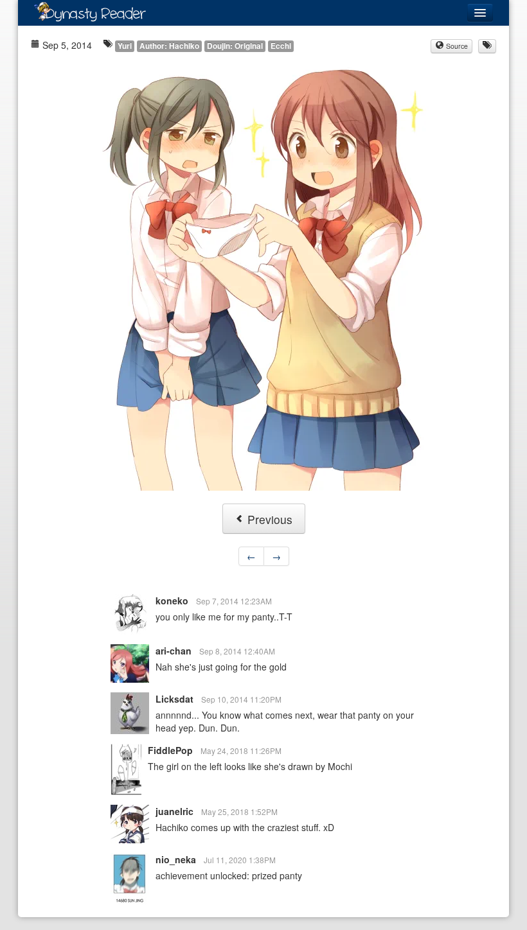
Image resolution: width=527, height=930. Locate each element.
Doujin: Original (235, 45)
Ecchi (281, 45)
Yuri (125, 45)
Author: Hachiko (169, 45)
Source (456, 46)
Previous (268, 519)
